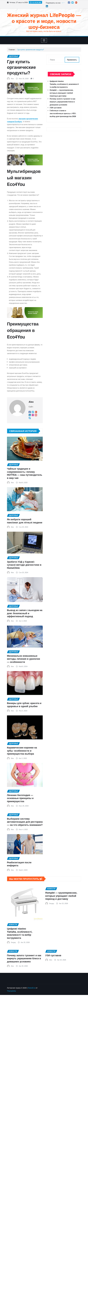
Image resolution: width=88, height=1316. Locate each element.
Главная (12, 49)
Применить (72, 59)
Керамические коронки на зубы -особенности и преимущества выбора (22, 750)
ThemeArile (11, 991)
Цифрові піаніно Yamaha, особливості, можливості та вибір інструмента (64, 84)
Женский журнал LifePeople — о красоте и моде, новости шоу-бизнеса (44, 20)
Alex (12, 78)
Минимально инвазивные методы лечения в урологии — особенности (23, 659)
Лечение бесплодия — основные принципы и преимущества (20, 798)
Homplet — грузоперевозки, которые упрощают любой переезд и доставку (61, 93)
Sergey (13, 942)
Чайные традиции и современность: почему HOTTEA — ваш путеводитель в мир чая (24, 473)
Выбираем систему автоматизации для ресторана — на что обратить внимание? (25, 822)
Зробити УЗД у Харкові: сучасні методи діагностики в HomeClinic (24, 565)
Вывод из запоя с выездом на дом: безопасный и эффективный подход (24, 613)
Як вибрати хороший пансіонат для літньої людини (24, 521)
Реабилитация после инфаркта (19, 864)
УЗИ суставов (55, 107)
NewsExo (31, 988)
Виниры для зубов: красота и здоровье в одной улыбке (24, 704)
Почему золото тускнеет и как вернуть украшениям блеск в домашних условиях (62, 101)
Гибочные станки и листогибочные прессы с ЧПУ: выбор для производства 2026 (63, 113)
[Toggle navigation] (44, 40)
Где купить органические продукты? (30, 49)
